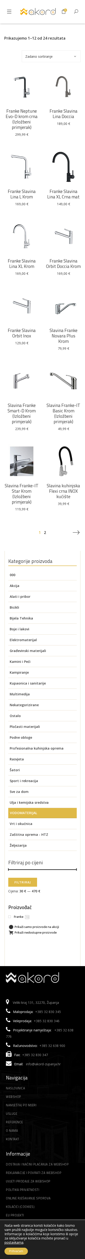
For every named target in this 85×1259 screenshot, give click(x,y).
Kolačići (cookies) (20, 1206)
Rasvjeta (17, 759)
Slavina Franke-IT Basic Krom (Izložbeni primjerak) (63, 413)
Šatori (15, 770)
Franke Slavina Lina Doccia (63, 113)
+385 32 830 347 (35, 1055)
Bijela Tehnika (21, 618)
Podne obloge (21, 737)
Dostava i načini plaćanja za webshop (37, 1164)
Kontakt (12, 1139)
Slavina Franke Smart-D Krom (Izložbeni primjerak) (22, 413)
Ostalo (15, 716)
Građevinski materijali (28, 650)
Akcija (14, 585)
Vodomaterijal (23, 813)
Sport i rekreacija (24, 781)
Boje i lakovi (19, 629)
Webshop (13, 1096)
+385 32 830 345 (48, 1011)
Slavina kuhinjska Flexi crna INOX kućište (63, 491)
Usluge (11, 1113)
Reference (14, 1122)
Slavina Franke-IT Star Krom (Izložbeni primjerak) (21, 493)
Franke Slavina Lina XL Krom (22, 263)
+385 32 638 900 (52, 1045)
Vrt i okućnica (21, 823)
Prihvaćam (16, 1251)
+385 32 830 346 (47, 1021)
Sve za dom (19, 791)
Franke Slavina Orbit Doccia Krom (63, 263)
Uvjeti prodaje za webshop (28, 1181)
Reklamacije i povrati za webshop (33, 1172)
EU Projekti (15, 1215)
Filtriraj (22, 882)
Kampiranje (19, 672)
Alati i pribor (20, 596)
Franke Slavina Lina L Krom (22, 194)
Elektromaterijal (23, 640)
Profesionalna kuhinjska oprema (37, 748)
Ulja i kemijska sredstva (29, 802)
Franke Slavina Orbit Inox (22, 333)
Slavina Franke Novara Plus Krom (63, 335)
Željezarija (18, 845)
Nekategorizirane (24, 705)
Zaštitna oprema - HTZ (29, 834)
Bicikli (14, 607)
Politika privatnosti (22, 1189)
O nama (12, 1130)
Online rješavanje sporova (28, 1198)
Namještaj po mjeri (21, 1105)
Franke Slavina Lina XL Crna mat (63, 194)
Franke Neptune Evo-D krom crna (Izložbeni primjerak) (22, 119)
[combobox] (51, 56)
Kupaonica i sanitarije (28, 683)
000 (12, 575)
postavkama (13, 1242)
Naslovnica (15, 1088)
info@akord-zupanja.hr (43, 1064)
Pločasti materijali (25, 726)
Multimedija (20, 694)
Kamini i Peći (20, 661)
